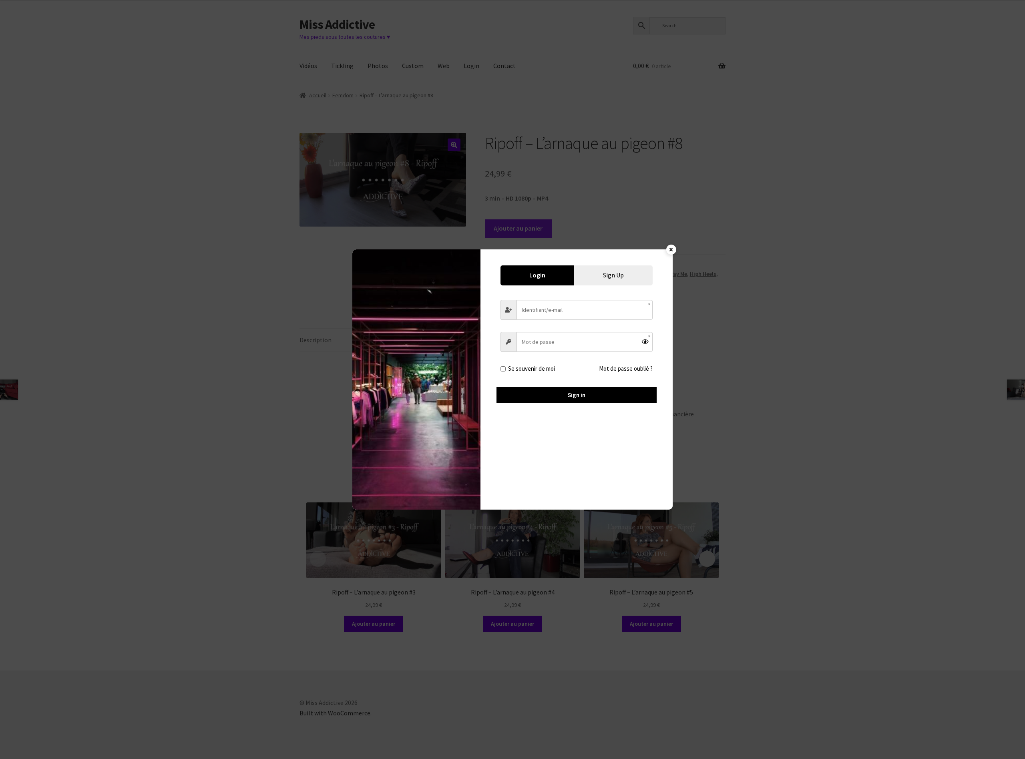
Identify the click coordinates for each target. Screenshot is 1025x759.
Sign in (576, 395)
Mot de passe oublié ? (626, 368)
